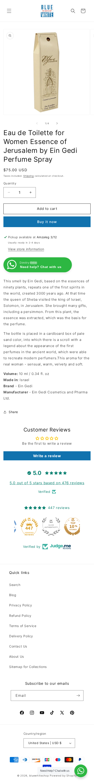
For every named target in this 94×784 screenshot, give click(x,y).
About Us (16, 656)
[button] (9, 11)
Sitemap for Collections (28, 667)
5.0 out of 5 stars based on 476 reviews (47, 483)
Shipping (28, 175)
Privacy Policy (20, 605)
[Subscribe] (78, 695)
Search (15, 585)
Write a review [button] (47, 456)
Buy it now (47, 222)
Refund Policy (20, 616)
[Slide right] (57, 123)
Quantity (9, 183)
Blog (12, 595)
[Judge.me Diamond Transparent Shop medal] (25, 526)
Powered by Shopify (63, 775)
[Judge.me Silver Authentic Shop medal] (69, 526)
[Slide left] (37, 123)
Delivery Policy (21, 636)
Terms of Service (23, 626)
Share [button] (13, 412)
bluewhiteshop (39, 775)
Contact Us (18, 646)
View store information (26, 249)
